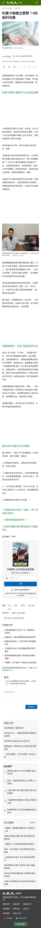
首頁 (3, 8)
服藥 (15, 605)
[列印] (24, 67)
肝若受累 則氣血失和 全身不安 (17, 741)
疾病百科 (10, 8)
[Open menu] (3, 2)
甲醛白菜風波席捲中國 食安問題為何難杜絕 (19, 837)
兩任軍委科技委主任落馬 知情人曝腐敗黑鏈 (19, 866)
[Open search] (37, 3)
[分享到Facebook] (4, 67)
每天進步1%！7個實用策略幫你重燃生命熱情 (20, 734)
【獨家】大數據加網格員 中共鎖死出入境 (19, 829)
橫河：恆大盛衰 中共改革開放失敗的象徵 (19, 850)
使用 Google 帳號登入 (22, 590)
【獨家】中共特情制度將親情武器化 (19, 844)
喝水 (9, 609)
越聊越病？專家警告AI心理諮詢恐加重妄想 (20, 747)
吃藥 (9, 605)
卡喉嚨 (22, 605)
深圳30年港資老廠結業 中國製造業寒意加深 (19, 874)
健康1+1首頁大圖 (18, 613)
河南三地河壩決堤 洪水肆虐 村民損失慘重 (20, 882)
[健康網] (12, 2)
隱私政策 (21, 595)
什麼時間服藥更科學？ (15, 520)
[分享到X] (14, 67)
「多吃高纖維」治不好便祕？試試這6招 (20, 755)
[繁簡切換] (34, 67)
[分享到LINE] (9, 67)
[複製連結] (19, 67)
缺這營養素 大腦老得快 (14, 728)
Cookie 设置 (20, 924)
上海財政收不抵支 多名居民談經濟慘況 (19, 858)
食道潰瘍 (31, 605)
